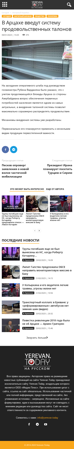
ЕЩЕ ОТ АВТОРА (55, 189)
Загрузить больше (36, 337)
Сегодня (5, 12)
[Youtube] (45, 424)
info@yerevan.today (47, 417)
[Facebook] (5, 149)
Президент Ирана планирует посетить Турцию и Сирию (57, 168)
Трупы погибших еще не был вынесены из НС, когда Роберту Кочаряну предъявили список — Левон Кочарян (13, 219)
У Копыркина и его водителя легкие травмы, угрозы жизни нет (59, 216)
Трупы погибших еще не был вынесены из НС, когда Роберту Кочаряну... (42, 252)
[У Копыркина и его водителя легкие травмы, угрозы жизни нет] (61, 203)
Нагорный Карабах (23, 16)
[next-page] (39, 230)
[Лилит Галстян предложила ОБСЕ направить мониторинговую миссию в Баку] (37, 203)
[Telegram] (13, 149)
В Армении (28, 260)
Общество (39, 16)
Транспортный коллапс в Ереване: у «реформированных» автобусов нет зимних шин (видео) (45, 306)
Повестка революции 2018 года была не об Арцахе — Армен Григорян (46, 322)
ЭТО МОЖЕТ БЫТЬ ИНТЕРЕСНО (27, 189)
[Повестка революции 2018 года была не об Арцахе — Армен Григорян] (11, 325)
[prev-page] (35, 230)
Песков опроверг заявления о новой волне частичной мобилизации (15, 170)
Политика (52, 16)
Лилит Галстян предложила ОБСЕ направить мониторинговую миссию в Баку (35, 218)
